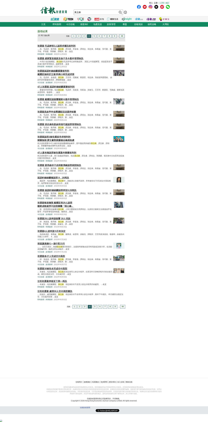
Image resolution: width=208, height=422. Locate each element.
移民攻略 (152, 24)
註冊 (156, 3)
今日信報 (70, 24)
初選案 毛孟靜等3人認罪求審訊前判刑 (56, 46)
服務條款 (87, 382)
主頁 (43, 24)
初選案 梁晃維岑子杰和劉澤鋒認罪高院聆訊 (59, 165)
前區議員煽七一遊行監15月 (51, 243)
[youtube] (145, 7)
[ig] (150, 7)
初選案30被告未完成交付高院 (52, 268)
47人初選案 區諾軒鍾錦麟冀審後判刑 (56, 87)
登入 (151, 3)
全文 (71, 51)
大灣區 (165, 24)
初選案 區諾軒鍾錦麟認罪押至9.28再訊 (56, 190)
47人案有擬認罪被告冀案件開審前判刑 (56, 152)
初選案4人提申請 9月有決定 (51, 231)
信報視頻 (138, 24)
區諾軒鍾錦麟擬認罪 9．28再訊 (53, 177)
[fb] (139, 7)
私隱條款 (95, 382)
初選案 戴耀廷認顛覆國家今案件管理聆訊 (58, 99)
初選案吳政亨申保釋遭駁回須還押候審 (56, 112)
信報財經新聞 (85, 408)
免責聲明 (104, 382)
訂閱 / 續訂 (164, 3)
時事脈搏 (49, 54)
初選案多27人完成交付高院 (51, 256)
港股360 (84, 24)
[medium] (156, 7)
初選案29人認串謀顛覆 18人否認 (53, 218)
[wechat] (168, 7)
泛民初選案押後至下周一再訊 (52, 281)
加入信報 (120, 382)
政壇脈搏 (49, 83)
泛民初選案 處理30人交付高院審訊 (54, 291)
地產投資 (97, 24)
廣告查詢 (112, 382)
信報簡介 (79, 382)
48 (122, 36)
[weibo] (162, 7)
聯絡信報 (129, 382)
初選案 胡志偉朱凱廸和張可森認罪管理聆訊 (59, 124)
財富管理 (111, 24)
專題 (125, 24)
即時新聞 (57, 24)
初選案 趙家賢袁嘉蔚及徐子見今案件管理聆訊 (60, 58)
